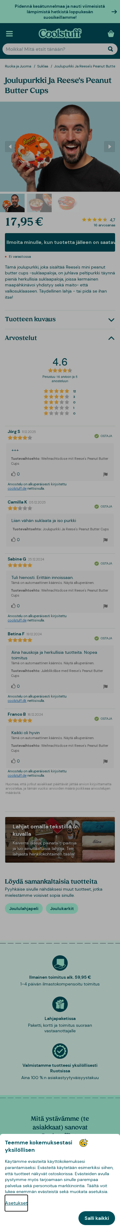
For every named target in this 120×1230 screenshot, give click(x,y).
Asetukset (16, 1203)
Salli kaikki (97, 1218)
